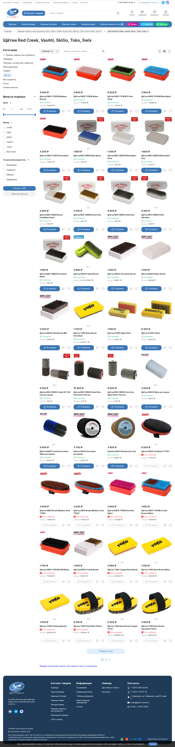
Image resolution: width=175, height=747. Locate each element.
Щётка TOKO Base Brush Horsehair (85, 334)
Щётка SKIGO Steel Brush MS (53, 333)
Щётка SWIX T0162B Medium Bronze (53, 97)
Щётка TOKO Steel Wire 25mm (88, 626)
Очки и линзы (57, 719)
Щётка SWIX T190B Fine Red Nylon (120, 511)
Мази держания (10, 67)
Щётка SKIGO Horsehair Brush (121, 274)
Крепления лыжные (59, 715)
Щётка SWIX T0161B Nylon (86, 96)
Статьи (75, 2)
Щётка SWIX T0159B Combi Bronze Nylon (154, 511)
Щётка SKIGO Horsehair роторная (85, 452)
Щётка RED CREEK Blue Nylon (87, 155)
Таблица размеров (61, 2)
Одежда (12, 24)
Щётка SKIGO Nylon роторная (155, 392)
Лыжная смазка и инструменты (115, 24)
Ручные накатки (10, 87)
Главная (7, 31)
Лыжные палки (69, 24)
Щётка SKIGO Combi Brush (86, 570)
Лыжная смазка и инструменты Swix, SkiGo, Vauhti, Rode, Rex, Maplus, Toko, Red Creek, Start (58, 31)
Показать (17, 188)
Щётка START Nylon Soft (119, 333)
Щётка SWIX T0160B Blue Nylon (156, 96)
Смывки (6, 70)
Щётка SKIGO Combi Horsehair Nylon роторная (54, 452)
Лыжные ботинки (48, 24)
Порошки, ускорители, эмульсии (18, 63)
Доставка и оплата (11, 2)
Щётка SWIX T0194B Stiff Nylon (54, 570)
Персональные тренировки (83, 701)
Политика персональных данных (20, 729)
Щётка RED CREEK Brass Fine (87, 215)
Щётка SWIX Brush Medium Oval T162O (89, 511)
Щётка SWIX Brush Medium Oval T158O (55, 511)
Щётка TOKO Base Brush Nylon (155, 570)
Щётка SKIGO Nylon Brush (153, 274)
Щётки (7, 75)
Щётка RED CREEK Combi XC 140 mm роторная (55, 393)
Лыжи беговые (28, 24)
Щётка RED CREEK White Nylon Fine (155, 156)
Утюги (6, 83)
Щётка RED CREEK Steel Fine (120, 215)
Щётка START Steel (150, 333)
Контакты (84, 2)
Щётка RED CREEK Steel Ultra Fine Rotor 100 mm (87, 393)
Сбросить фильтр (19, 194)
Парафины (7, 59)
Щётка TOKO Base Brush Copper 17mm (122, 627)
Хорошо (153, 744)
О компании (27, 2)
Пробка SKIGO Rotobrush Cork (121, 451)
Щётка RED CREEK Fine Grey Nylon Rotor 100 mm (120, 393)
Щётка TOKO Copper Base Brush (122, 570)
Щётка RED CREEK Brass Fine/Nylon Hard (51, 216)
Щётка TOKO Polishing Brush (53, 626)
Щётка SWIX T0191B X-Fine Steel (120, 97)
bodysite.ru (163, 739)
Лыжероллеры (88, 24)
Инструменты (9, 79)
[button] (122, 24)
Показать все (106, 651)
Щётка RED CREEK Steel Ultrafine (152, 216)
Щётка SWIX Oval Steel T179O (155, 451)
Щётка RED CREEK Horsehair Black (53, 275)
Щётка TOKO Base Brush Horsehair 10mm (152, 627)
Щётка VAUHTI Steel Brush (86, 274)
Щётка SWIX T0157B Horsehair (54, 155)
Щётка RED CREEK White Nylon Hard (121, 156)
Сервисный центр (42, 2)
